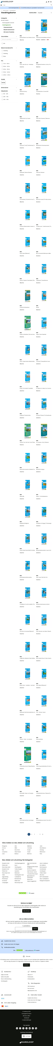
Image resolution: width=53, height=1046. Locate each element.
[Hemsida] (2, 10)
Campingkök (5, 882)
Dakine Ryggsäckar (31, 881)
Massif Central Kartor (9, 29)
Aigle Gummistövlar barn (31, 864)
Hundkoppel (42, 871)
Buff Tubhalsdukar (44, 876)
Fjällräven (29, 846)
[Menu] (1, 5)
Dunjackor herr (5, 869)
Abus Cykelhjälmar (44, 878)
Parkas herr (4, 871)
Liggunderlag (5, 876)
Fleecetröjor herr (6, 872)
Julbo (41, 846)
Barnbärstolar (18, 878)
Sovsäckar (4, 880)
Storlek (3, 79)
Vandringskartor (6, 25)
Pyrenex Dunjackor (31, 870)
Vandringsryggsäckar (20, 863)
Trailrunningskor (18, 869)
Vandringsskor (18, 867)
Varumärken (4, 36)
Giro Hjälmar (43, 865)
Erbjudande (4, 91)
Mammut (29, 853)
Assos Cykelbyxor (44, 863)
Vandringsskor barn (19, 874)
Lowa (3, 853)
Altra (16, 846)
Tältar (3, 874)
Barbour (16, 853)
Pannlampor (5, 878)
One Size (3, 82)
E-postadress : (26, 925)
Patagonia (4, 846)
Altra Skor (42, 874)
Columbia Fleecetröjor (32, 873)
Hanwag (42, 849)
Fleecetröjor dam (6, 867)
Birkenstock (42, 851)
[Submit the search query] (51, 5)
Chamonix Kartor (8, 27)
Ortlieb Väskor (43, 872)
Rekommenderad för (7, 47)
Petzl (41, 853)
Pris (2, 60)
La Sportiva (4, 851)
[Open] (16, 39)
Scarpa (29, 849)
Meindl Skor (30, 879)
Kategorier (4, 18)
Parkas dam (5, 865)
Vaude (28, 851)
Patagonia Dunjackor (45, 880)
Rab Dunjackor (43, 867)
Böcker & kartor (5, 10)
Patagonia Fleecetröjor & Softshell (32, 867)
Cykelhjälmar (18, 876)
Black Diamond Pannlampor (30, 876)
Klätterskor (17, 872)
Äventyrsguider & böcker (8, 22)
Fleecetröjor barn (19, 882)
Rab (3, 849)
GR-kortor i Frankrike (9, 32)
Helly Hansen (18, 851)
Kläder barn (17, 880)
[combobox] (9, 39)
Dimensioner (4, 87)
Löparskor (17, 871)
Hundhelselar (43, 869)
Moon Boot (17, 849)
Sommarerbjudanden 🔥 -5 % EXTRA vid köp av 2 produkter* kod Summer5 (26, 7)
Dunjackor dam (5, 863)
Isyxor (16, 865)
